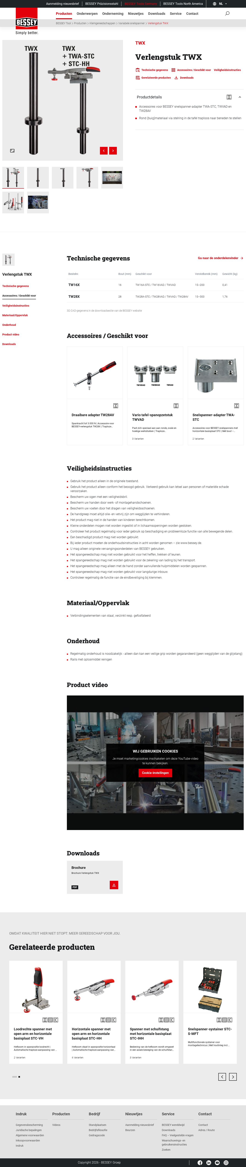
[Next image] (113, 151)
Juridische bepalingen (29, 1130)
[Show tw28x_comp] (13, 178)
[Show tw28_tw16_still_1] (13, 202)
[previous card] (222, 1077)
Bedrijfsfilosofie (98, 1130)
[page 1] (14, 1077)
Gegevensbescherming (29, 1124)
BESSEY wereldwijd (173, 1124)
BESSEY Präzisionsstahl (101, 4)
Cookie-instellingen (155, 773)
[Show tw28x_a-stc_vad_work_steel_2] (38, 202)
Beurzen (130, 1130)
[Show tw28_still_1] (112, 178)
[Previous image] (104, 151)
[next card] (233, 1077)
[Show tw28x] (38, 178)
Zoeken (166, 1149)
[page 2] (19, 1077)
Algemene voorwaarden (30, 1135)
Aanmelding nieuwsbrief (62, 4)
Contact (203, 1124)
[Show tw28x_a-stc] (63, 178)
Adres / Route (206, 1130)
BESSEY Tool (63, 23)
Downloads (168, 1130)
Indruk (19, 1145)
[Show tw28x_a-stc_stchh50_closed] (87, 178)
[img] (63, 100)
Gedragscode (97, 1135)
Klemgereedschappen (102, 23)
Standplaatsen (97, 1124)
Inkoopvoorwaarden (28, 1140)
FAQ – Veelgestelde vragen (178, 1135)
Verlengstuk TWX (158, 23)
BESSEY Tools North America (183, 4)
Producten (80, 23)
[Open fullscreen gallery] (12, 151)
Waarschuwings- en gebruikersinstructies (174, 1142)
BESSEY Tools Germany (141, 4)
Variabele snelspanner (131, 23)
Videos (56, 1124)
